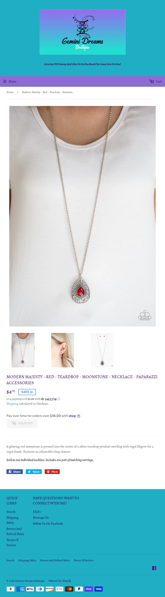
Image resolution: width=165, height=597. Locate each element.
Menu (12, 81)
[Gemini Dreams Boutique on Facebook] (154, 569)
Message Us (41, 517)
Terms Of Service (83, 560)
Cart (158, 81)
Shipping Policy (27, 560)
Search (10, 512)
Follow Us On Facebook (48, 523)
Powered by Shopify (60, 581)
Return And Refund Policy (55, 560)
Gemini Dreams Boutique (30, 581)
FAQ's (37, 512)
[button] (82, 399)
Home (10, 92)
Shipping (12, 403)
